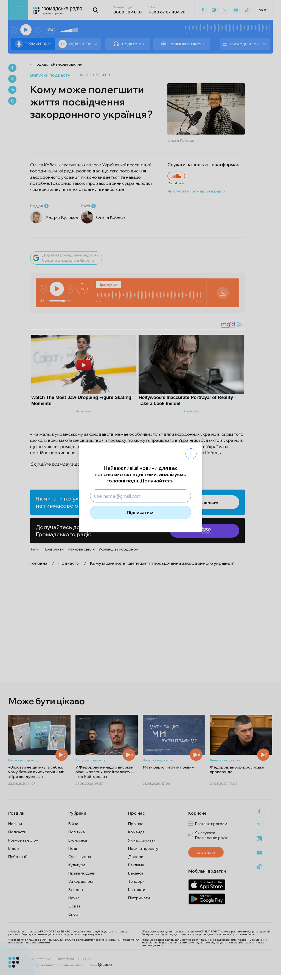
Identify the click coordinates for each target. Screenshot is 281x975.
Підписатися (140, 512)
